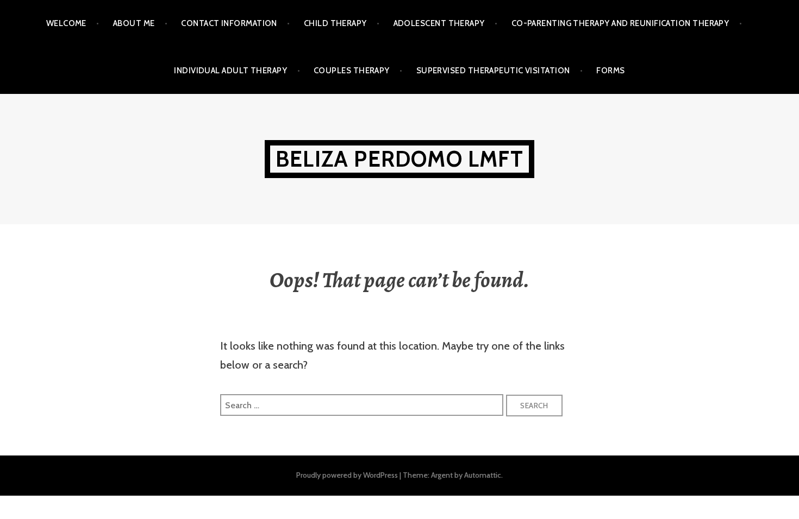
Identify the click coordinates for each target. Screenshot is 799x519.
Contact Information (229, 23)
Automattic (482, 475)
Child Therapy (335, 23)
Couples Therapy (352, 70)
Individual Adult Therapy (230, 70)
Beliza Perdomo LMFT (399, 158)
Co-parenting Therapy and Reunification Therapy (620, 23)
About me (134, 23)
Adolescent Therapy (439, 23)
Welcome (66, 23)
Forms (610, 70)
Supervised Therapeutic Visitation (493, 70)
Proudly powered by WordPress (347, 475)
